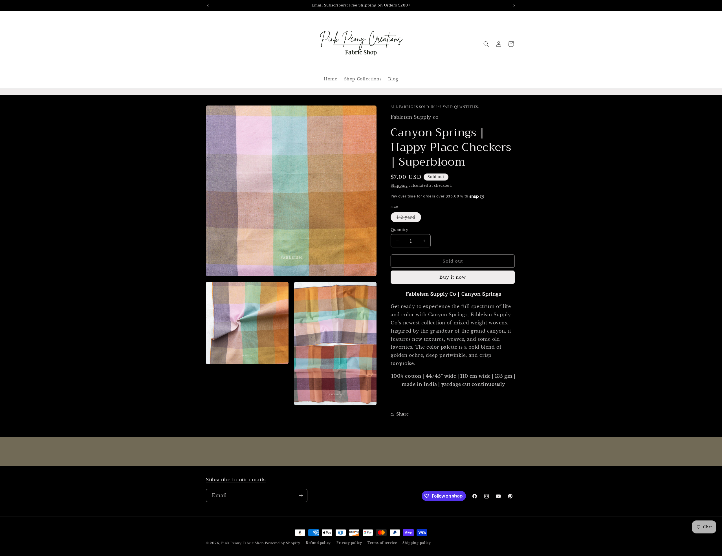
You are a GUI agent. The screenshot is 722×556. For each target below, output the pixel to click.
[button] (486, 44)
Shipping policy (416, 543)
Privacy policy (349, 543)
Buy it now (452, 277)
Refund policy (318, 543)
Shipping (399, 185)
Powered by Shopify (282, 543)
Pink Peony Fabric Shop (242, 543)
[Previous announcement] (208, 5)
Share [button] (402, 414)
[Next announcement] (514, 5)
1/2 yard (409, 218)
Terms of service (382, 543)
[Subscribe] (301, 495)
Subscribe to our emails (236, 479)
